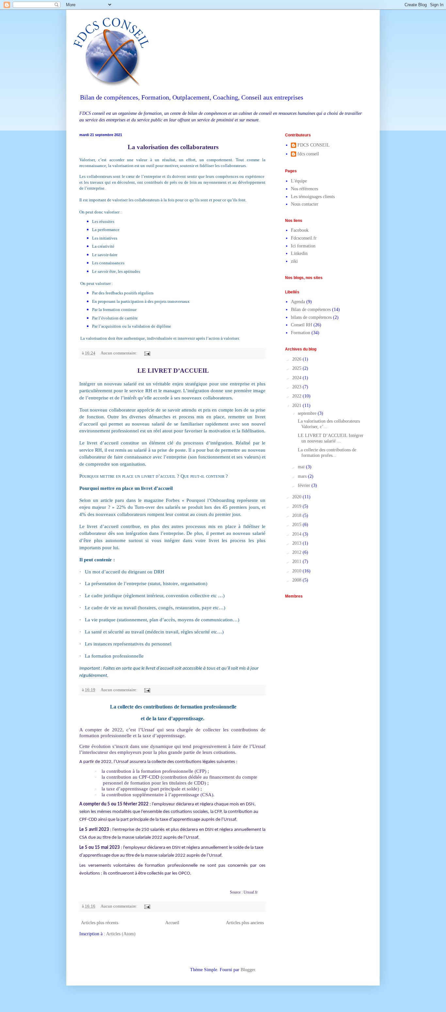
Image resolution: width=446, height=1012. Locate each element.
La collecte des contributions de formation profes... (326, 452)
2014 (297, 534)
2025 (297, 368)
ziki (294, 261)
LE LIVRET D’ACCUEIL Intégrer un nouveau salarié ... (329, 438)
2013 (297, 543)
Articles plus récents (99, 922)
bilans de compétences (311, 317)
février (304, 485)
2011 (297, 561)
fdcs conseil (308, 153)
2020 (297, 496)
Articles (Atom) (120, 933)
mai (302, 466)
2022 (297, 396)
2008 (297, 580)
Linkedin (299, 253)
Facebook (300, 230)
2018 (297, 515)
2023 (297, 386)
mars (303, 476)
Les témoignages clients (313, 196)
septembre (308, 413)
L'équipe (299, 181)
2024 (297, 377)
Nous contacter (304, 204)
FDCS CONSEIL (313, 145)
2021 (297, 405)
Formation (300, 332)
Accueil (172, 922)
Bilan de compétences (311, 309)
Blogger (248, 969)
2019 (297, 506)
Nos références (304, 188)
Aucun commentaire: (119, 353)
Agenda (298, 301)
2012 (297, 552)
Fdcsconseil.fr (304, 238)
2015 (297, 524)
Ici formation (303, 245)
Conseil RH (301, 324)
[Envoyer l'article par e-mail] (146, 353)
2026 (297, 359)
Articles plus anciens (245, 922)
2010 (297, 570)
